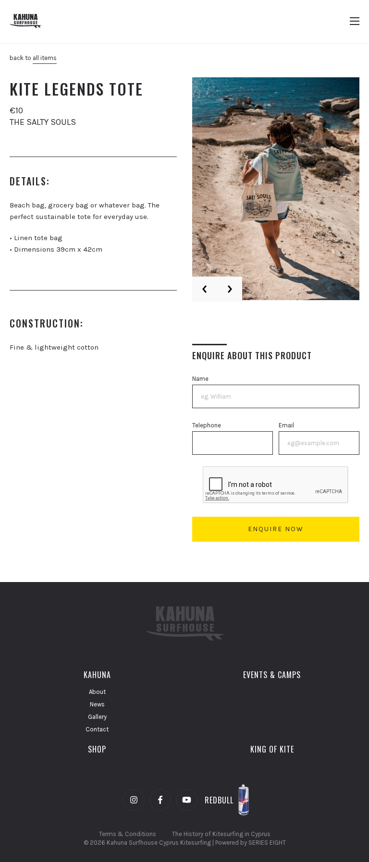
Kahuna (97, 675)
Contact (97, 729)
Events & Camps (272, 675)
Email (286, 425)
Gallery (97, 716)
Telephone (206, 425)
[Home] (31, 22)
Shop (97, 749)
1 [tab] (333, 284)
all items (45, 57)
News (97, 704)
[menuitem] (97, 675)
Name (200, 378)
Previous (204, 289)
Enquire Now (276, 529)
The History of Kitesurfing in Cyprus (221, 834)
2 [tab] (344, 284)
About (97, 691)
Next (229, 289)
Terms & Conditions (127, 834)
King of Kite (272, 749)
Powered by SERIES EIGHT (250, 842)
